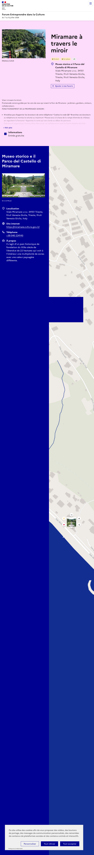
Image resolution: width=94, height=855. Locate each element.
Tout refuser (49, 843)
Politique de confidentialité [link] (15, 849)
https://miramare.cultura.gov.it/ (23, 227)
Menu (90, 3)
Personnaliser (30, 843)
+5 (74, 59)
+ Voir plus (7, 127)
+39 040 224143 (14, 235)
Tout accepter (69, 843)
